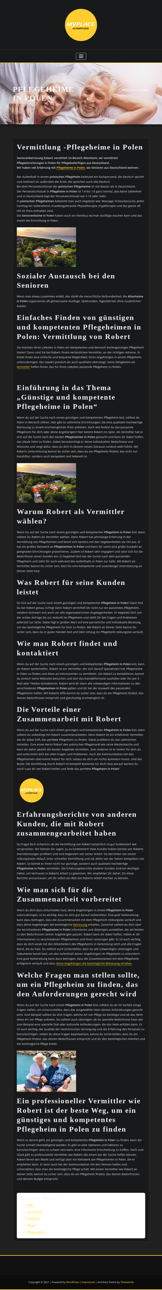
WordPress (72, 1282)
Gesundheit (34, 1212)
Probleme (33, 1218)
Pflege (31, 1225)
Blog (30, 1205)
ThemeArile (127, 1282)
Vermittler (23, 367)
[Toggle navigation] (81, 56)
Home (113, 90)
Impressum (88, 1282)
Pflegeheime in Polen (135, 90)
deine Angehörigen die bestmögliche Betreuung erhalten (94, 963)
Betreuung (80, 924)
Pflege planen (36, 1232)
